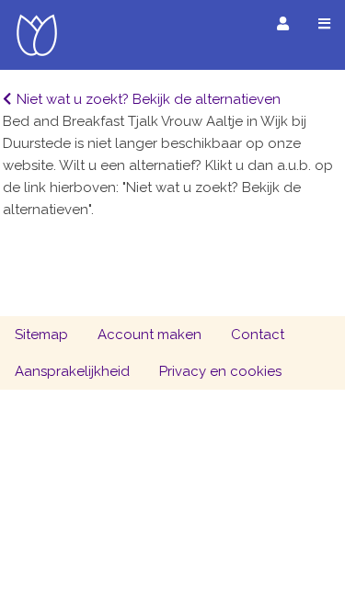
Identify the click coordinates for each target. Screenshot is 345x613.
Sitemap (41, 334)
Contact (257, 334)
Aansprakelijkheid (72, 371)
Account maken (149, 334)
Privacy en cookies (220, 371)
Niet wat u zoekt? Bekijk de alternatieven (149, 99)
